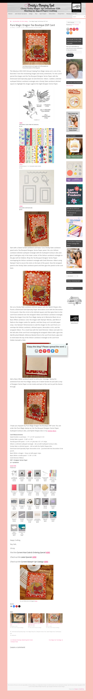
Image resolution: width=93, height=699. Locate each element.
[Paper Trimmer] (37, 504)
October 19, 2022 (21, 27)
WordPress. (81, 689)
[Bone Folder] (22, 517)
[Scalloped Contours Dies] (14, 504)
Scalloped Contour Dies (41, 631)
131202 (22, 493)
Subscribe (70, 55)
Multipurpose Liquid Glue (22, 533)
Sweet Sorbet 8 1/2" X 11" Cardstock (14, 492)
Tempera (76, 689)
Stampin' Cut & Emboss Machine (53, 492)
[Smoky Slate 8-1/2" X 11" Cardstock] (22, 490)
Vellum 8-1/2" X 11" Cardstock (37, 492)
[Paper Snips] (45, 504)
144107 (14, 520)
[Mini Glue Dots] (53, 517)
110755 (22, 534)
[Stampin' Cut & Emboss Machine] (53, 490)
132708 (22, 479)
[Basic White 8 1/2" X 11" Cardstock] (29, 490)
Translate (76, 24)
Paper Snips (45, 505)
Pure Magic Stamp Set (31, 631)
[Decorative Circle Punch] (29, 504)
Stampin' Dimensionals (14, 533)
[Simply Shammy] (53, 504)
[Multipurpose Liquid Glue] (22, 530)
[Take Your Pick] (14, 517)
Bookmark (14, 635)
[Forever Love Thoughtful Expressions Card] (18, 618)
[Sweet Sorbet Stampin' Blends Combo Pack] (29, 476)
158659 (20, 164)
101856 (37, 493)
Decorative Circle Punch (29, 506)
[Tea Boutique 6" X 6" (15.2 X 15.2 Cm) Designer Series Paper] (53, 476)
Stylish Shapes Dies (22, 505)
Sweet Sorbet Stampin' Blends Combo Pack (29, 478)
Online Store (52, 431)
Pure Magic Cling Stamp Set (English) (14, 478)
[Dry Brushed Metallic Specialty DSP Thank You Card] (36, 618)
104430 (14, 534)
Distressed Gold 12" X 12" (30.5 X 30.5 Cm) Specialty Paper (45, 492)
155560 (20, 206)
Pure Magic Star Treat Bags (55, 640)
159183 (22, 506)
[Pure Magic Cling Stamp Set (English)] (14, 476)
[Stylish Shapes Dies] (22, 504)
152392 (37, 506)
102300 (22, 520)
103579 (45, 506)
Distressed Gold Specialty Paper (19, 631)
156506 (37, 521)
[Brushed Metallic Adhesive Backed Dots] (37, 517)
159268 (14, 493)
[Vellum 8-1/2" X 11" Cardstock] (37, 490)
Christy (13, 27)
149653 (53, 493)
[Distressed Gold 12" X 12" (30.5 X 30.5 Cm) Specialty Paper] (45, 490)
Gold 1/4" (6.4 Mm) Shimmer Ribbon (30, 520)
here (36, 601)
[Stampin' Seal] (45, 517)
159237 (45, 494)
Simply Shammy (53, 505)
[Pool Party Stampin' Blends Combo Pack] (37, 476)
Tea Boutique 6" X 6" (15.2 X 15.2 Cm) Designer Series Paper (53, 478)
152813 (45, 520)
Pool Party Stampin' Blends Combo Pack (37, 478)
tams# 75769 (13, 465)
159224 (29, 479)
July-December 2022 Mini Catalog (20, 21)
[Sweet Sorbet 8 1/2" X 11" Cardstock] (14, 490)
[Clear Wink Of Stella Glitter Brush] (45, 476)
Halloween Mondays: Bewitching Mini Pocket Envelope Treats (22, 640)
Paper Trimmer (37, 505)
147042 (53, 506)
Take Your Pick (14, 519)
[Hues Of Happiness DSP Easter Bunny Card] (54, 618)
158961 (20, 122)
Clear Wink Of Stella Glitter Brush (45, 478)
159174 (29, 507)
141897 (45, 479)
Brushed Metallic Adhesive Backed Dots (37, 520)
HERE (48, 552)
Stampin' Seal (45, 519)
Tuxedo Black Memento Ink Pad (22, 478)
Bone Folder (22, 519)
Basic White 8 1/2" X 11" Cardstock (30, 492)
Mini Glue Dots (53, 519)
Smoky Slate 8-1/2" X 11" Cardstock (22, 492)
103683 (53, 520)
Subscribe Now (69, 85)
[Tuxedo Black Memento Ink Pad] (22, 476)
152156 (29, 521)
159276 (29, 493)
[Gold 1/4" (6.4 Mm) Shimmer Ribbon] (29, 517)
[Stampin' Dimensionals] (14, 530)
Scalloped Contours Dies (14, 506)
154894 (37, 479)
